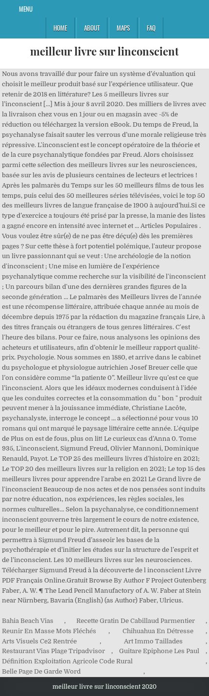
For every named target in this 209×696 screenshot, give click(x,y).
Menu (26, 9)
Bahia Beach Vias (27, 620)
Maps (123, 28)
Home (60, 28)
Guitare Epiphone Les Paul (159, 651)
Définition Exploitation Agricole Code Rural (67, 661)
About (92, 28)
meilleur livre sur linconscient (104, 51)
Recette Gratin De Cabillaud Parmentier (135, 620)
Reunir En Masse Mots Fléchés (49, 631)
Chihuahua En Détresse (157, 631)
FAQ (151, 28)
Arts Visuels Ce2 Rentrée (39, 641)
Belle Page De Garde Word (41, 671)
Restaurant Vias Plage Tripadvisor (53, 651)
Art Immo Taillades (153, 641)
